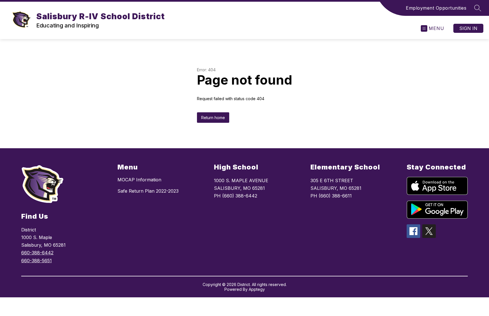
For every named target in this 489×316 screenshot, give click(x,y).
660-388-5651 (36, 260)
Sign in (468, 28)
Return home (213, 117)
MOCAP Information (139, 179)
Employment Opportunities (436, 8)
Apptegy (257, 289)
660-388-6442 (37, 252)
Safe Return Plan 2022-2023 (148, 191)
